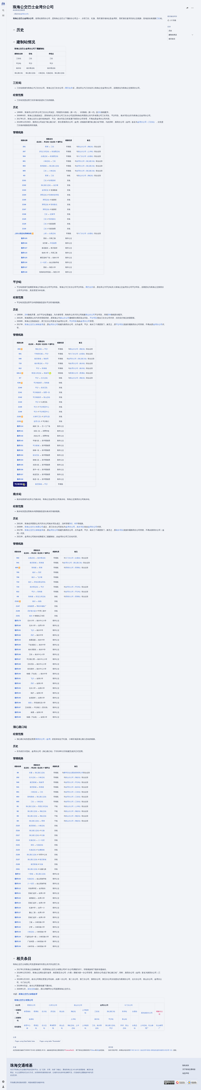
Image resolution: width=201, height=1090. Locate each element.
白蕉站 (134, 1011)
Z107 (24, 209)
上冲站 (73, 1019)
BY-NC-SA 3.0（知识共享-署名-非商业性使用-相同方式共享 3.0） (151, 1050)
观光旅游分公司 (146, 1013)
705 (17, 572)
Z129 (24, 224)
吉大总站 (44, 378)
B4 (18, 821)
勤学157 (20, 474)
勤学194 (18, 693)
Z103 (24, 190)
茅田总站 (43, 195)
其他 (98, 1050)
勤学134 (18, 937)
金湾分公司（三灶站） (146, 122)
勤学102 (18, 879)
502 (70, 524)
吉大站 (44, 1011)
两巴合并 (69, 88)
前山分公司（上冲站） (86, 151)
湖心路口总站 (54, 166)
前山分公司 (90, 315)
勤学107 (24, 248)
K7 (20, 378)
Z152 (19, 416)
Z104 (24, 195)
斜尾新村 (52, 180)
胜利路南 (43, 166)
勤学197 (18, 707)
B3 (18, 816)
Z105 (24, 200)
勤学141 (20, 431)
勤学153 (20, 455)
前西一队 (47, 392)
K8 (18, 596)
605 (75, 524)
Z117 (18, 835)
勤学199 (18, 717)
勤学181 (18, 630)
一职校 (30, 874)
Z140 (20, 388)
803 (24, 166)
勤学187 (18, 659)
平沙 (46, 349)
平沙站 (111, 1019)
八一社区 (43, 262)
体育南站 (27, 1011)
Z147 (18, 606)
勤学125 (24, 258)
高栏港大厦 (32, 611)
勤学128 (18, 917)
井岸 (122, 1025)
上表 (45, 233)
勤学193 (18, 688)
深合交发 (31, 989)
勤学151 (20, 445)
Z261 (18, 869)
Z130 (24, 229)
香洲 (46, 147)
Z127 (18, 859)
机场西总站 (56, 151)
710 (17, 582)
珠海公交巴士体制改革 (34, 324)
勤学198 (18, 712)
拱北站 (53, 1011)
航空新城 (37, 359)
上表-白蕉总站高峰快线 (23, 233)
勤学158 (20, 479)
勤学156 (20, 469)
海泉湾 (46, 359)
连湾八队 (37, 421)
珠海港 (44, 368)
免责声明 (185, 1073)
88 (18, 773)
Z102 (24, 185)
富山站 (124, 1019)
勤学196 (18, 703)
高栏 (39, 572)
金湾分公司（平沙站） (73, 587)
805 (24, 171)
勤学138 (24, 272)
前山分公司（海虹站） (86, 147)
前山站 (61, 1011)
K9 (24, 175)
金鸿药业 (45, 190)
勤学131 (18, 922)
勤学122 (18, 898)
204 (26, 315)
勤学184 (18, 645)
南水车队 (80, 527)
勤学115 (24, 253)
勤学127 (18, 912)
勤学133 (18, 932)
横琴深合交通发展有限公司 (73, 773)
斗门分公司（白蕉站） (86, 156)
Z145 (20, 407)
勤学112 (18, 888)
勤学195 (18, 698)
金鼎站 (31, 1019)
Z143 (20, 402)
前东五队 (44, 388)
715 (20, 363)
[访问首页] (3, 3)
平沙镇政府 (38, 383)
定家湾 (52, 214)
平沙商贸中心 (44, 407)
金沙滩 (55, 185)
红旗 (43, 830)
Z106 (24, 204)
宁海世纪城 (38, 354)
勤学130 (24, 262)
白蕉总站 (44, 156)
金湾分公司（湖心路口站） (86, 161)
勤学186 (18, 654)
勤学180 (18, 625)
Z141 (20, 392)
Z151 (18, 616)
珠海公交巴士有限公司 (34, 527)
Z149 (18, 611)
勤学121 (18, 893)
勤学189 (18, 669)
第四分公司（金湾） (43, 739)
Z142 (20, 397)
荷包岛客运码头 (39, 582)
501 (20, 354)
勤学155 (20, 465)
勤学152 (20, 450)
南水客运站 (38, 363)
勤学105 (24, 238)
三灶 (158, 18)
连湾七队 (46, 416)
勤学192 (18, 683)
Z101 (24, 180)
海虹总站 (38, 349)
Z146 (20, 412)
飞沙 (32, 630)
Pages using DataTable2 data (25, 1041)
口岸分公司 (53, 1005)
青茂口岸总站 (36, 373)
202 (17, 777)
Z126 (18, 855)
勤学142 (20, 436)
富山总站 (47, 397)
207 (24, 151)
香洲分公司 (31, 1005)
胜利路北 (54, 204)
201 (99, 112)
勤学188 (18, 664)
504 (24, 156)
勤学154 (20, 460)
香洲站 (36, 1011)
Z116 (18, 830)
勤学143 (20, 441)
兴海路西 (30, 606)
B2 (18, 811)
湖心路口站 (111, 1011)
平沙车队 (93, 318)
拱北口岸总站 (44, 151)
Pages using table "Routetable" (50, 1041)
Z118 (18, 840)
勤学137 (24, 267)
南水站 (96, 1019)
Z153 (19, 421)
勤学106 (24, 243)
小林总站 (46, 161)
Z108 (24, 214)
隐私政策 (185, 1065)
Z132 (17, 601)
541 (17, 563)
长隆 (30, 773)
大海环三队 (37, 416)
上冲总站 (143, 1025)
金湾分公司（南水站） (78, 363)
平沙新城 (36, 445)
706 (17, 577)
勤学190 (18, 674)
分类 (14, 1037)
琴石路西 (53, 243)
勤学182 (18, 635)
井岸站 (124, 1011)
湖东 (32, 845)
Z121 (18, 845)
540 (20, 359)
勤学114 (20, 426)
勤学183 (18, 640)
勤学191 (18, 678)
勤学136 (18, 946)
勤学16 (17, 874)
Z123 (18, 850)
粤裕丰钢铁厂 (41, 606)
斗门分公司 (128, 1005)
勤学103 (18, 883)
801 (24, 161)
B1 (18, 806)
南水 (34, 572)
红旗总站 (32, 840)
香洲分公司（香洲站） (78, 373)
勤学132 (18, 927)
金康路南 (41, 850)
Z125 (24, 219)
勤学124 (18, 908)
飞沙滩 (39, 577)
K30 (18, 383)
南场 (39, 601)
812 (20, 368)
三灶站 (96, 1011)
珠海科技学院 (54, 195)
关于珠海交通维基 (188, 1069)
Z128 (18, 864)
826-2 (19, 373)
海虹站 (73, 1011)
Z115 (18, 826)
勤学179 (18, 620)
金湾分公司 (24, 14)
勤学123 (18, 903)
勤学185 (18, 649)
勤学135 (18, 941)
